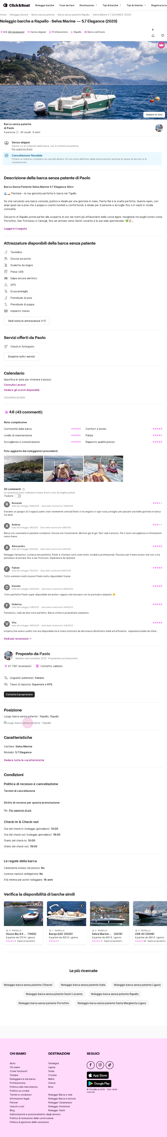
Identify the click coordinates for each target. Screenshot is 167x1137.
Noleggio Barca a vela (60, 1094)
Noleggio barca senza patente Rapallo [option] (115, 994)
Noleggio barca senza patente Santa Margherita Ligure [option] (112, 1003)
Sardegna (53, 1063)
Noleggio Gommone (59, 1106)
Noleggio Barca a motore (62, 1098)
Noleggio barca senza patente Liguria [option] (137, 984)
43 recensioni (16, 32)
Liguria (51, 1067)
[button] (153, 36)
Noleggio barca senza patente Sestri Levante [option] (54, 994)
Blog (12, 1110)
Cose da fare (66, 5)
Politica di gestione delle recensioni (29, 1122)
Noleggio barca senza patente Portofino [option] (44, 1003)
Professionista (17, 1082)
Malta (51, 1079)
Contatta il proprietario (19, 694)
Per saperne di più (20, 810)
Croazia (52, 1075)
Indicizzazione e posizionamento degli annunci (35, 1114)
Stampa (14, 1075)
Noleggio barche (44, 5)
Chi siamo (15, 1067)
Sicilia (51, 1071)
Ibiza (50, 1086)
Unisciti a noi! (17, 1106)
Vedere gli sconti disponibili (21, 390)
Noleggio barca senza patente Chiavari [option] (28, 984)
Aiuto (12, 1063)
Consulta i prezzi (15, 384)
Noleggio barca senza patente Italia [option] (83, 984)
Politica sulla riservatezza (24, 1086)
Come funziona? (19, 1071)
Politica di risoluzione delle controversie (31, 1118)
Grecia (51, 1082)
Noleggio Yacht (56, 1110)
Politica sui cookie (19, 1090)
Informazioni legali (19, 1098)
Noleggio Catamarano (60, 1102)
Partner (14, 1102)
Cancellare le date (14, 397)
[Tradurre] (18, 496)
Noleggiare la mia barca (22, 1079)
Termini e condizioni (20, 1094)
